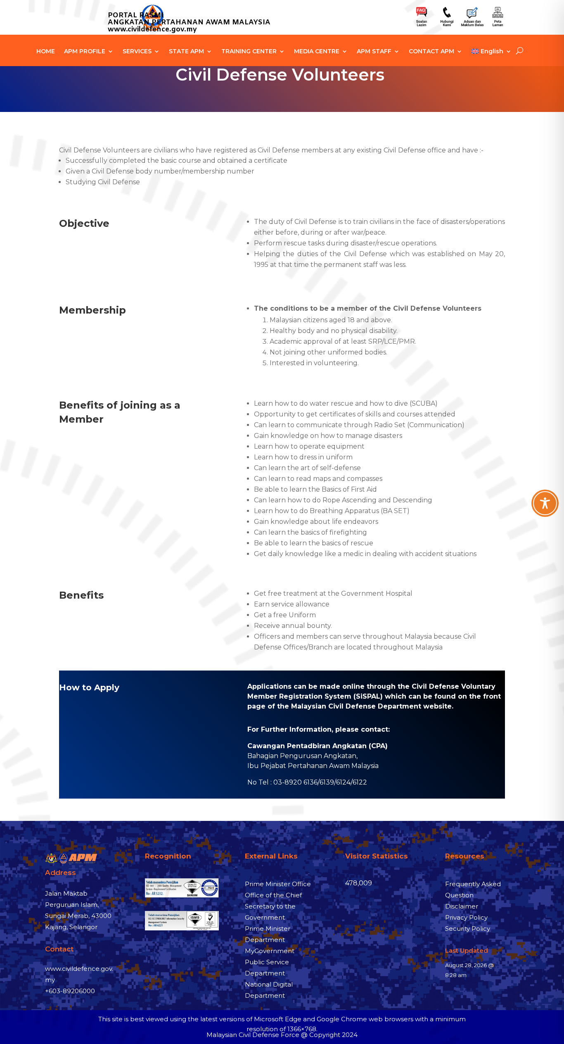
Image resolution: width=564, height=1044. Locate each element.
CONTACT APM (431, 51)
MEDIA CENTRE (316, 51)
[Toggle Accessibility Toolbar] (545, 503)
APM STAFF (374, 51)
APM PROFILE (84, 51)
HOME (45, 51)
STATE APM (186, 51)
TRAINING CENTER (249, 51)
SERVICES (137, 51)
